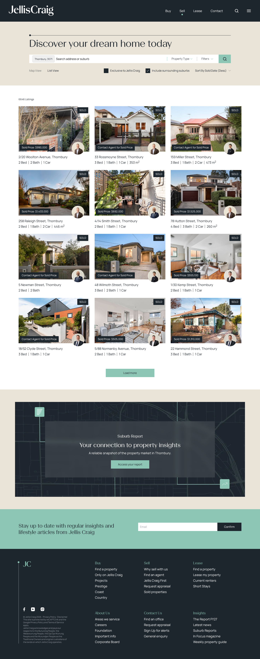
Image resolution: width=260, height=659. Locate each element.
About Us (102, 613)
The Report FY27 (205, 619)
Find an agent (154, 575)
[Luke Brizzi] (154, 212)
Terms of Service (56, 622)
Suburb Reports (204, 630)
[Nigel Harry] (78, 148)
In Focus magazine (207, 636)
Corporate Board (107, 642)
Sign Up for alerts (156, 630)
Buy (168, 11)
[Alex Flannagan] (230, 275)
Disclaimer (62, 616)
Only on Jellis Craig (109, 575)
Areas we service (107, 619)
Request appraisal (157, 586)
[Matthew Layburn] (154, 339)
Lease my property (207, 575)
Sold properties (155, 592)
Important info (105, 636)
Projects (101, 580)
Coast (99, 592)
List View (53, 71)
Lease (197, 11)
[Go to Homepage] (31, 10)
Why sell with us (156, 569)
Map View (35, 71)
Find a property (106, 569)
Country (101, 597)
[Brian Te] (230, 148)
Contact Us (153, 613)
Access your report (130, 464)
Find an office (154, 619)
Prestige (101, 586)
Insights (199, 613)
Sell (182, 11)
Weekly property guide (210, 642)
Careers (101, 625)
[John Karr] (78, 339)
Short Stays (201, 586)
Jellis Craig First (155, 580)
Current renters (204, 580)
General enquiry (156, 636)
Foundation (103, 630)
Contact (217, 11)
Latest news (202, 625)
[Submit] (225, 59)
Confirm (229, 527)
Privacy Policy (49, 616)
